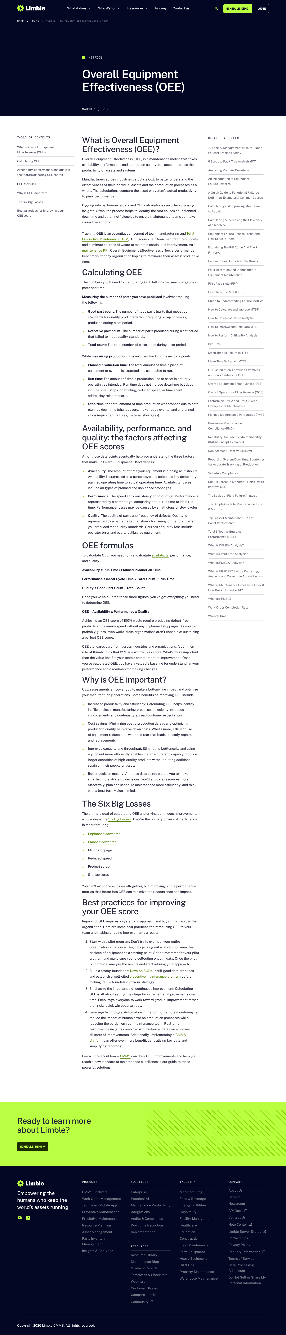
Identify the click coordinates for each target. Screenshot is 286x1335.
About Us (235, 1190)
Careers (234, 1197)
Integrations (140, 1212)
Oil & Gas (187, 1265)
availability (160, 555)
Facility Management (196, 1219)
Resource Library (144, 1255)
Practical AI (140, 1199)
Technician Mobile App (99, 1205)
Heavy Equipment (193, 1259)
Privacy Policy (239, 1245)
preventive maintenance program (155, 976)
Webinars (138, 1282)
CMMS (125, 1056)
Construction (190, 1238)
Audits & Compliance (147, 1219)
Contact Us (237, 1217)
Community (140, 1302)
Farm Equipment (192, 1252)
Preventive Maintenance (100, 1212)
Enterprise (139, 1192)
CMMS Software (95, 1192)
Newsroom (236, 1204)
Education (187, 1232)
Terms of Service (241, 1259)
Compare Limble (143, 1295)
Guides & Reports (144, 1268)
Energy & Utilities (193, 1205)
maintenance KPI (95, 250)
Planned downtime (102, 842)
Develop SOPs (141, 971)
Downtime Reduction (147, 1225)
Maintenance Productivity (150, 1205)
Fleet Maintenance (194, 1245)
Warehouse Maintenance (199, 1278)
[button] (79, 8)
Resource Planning (96, 1225)
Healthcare (188, 1225)
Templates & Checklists (149, 1275)
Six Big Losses (119, 819)
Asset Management (97, 1232)
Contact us (181, 8)
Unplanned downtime (104, 834)
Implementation (143, 1232)
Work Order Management (101, 1199)
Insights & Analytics (97, 1251)
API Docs (235, 1211)
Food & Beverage (193, 1199)
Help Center (237, 1224)
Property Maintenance (197, 1272)
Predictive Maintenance (100, 1219)
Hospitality (188, 1212)
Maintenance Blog (145, 1262)
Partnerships (238, 1238)
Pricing (160, 8)
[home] (31, 8)
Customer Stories (144, 1288)
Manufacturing (191, 1192)
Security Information (244, 1252)
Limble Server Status (244, 1232)
